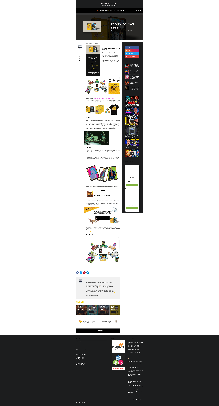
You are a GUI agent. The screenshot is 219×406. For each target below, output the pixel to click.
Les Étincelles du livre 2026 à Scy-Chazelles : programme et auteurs (134, 88)
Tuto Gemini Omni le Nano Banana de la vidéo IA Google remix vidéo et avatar (135, 381)
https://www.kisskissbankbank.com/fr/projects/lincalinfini (104, 98)
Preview (126, 30)
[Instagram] (138, 10)
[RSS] (140, 399)
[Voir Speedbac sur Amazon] (132, 171)
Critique (97, 193)
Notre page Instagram (80, 358)
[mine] (127, 83)
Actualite (121, 30)
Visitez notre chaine (129, 161)
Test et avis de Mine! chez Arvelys (134, 83)
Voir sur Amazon (132, 184)
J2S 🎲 (111, 10)
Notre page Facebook (80, 357)
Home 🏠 (96, 10)
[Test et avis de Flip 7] (92, 310)
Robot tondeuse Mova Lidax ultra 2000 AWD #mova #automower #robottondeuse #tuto (134, 375)
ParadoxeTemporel (108, 3)
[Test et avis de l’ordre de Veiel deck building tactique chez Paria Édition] (103, 310)
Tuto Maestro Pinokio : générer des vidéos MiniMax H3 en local (134, 71)
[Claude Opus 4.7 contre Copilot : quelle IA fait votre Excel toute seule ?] (132, 153)
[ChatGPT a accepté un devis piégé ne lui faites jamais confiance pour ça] (127, 66)
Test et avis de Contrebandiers (102, 195)
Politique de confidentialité (81, 349)
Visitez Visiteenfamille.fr (80, 364)
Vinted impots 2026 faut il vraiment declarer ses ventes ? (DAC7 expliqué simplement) (135, 391)
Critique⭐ (107, 10)
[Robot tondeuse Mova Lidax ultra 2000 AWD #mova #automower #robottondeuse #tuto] (132, 131)
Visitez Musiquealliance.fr (80, 363)
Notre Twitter (78, 359)
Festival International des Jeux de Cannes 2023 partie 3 (89, 321)
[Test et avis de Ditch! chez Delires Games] (114, 310)
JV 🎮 (114, 10)
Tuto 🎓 (117, 10)
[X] (137, 10)
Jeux (123, 30)
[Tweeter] (80, 56)
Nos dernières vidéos (133, 358)
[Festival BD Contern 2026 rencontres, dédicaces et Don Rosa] (132, 121)
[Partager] (80, 53)
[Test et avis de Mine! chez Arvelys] (81, 310)
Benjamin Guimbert (116, 30)
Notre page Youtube (79, 360)
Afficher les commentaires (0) (97, 330)
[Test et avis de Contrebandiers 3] (90, 194)
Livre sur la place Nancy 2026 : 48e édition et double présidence (134, 77)
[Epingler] (80, 58)
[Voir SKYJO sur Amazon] (132, 194)
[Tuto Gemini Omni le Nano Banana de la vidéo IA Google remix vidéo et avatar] (132, 142)
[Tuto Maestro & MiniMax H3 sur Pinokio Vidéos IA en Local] (127, 72)
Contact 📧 (122, 10)
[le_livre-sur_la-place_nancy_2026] (127, 77)
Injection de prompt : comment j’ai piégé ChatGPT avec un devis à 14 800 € (134, 66)
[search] (106, 341)
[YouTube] (140, 10)
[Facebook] (135, 10)
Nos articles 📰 (101, 10)
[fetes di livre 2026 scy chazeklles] (127, 88)
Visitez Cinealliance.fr (80, 362)
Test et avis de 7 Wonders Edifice (106, 321)
